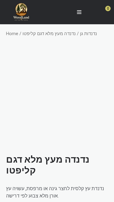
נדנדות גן (88, 33)
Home (12, 33)
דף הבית (57, 23)
